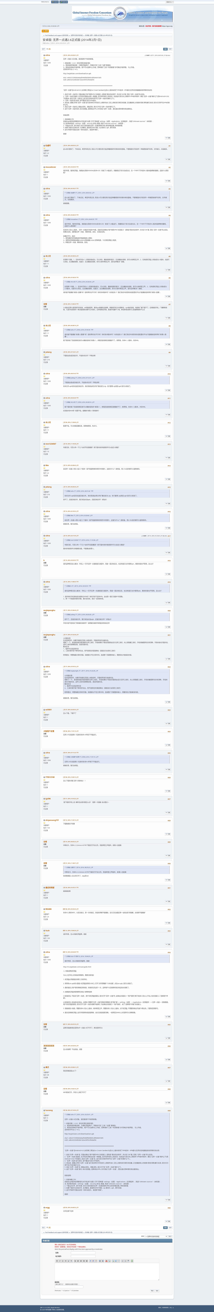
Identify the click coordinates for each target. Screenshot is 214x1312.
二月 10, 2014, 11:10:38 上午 (71, 444)
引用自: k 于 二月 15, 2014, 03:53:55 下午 (78, 586)
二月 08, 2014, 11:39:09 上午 (71, 422)
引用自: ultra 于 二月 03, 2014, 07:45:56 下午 (79, 330)
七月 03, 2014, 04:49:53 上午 (71, 1207)
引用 (169, 138)
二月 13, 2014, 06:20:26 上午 (71, 487)
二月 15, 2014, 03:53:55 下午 (71, 560)
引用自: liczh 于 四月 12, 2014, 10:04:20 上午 (79, 956)
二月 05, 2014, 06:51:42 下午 (71, 373)
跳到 (142, 1236)
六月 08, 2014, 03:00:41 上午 (71, 1067)
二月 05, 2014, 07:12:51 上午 (71, 352)
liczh (47, 930)
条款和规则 (165, 1307)
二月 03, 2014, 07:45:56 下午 (71, 277)
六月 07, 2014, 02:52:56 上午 (71, 1046)
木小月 (48, 256)
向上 (43, 1227)
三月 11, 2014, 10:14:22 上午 (71, 798)
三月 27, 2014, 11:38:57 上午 (71, 863)
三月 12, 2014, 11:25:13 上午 (71, 820)
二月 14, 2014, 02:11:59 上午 (71, 536)
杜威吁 (48, 145)
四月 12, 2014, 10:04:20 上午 (71, 930)
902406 (48, 909)
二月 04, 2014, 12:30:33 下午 (71, 304)
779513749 (50, 777)
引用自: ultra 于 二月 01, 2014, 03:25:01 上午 (79, 1114)
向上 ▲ (172, 1307)
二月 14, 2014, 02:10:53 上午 (71, 511)
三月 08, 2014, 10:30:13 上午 (71, 777)
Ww (47, 465)
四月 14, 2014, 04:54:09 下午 (71, 952)
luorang (49, 1110)
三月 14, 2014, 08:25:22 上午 (71, 841)
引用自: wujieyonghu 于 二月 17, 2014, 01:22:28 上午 (82, 671)
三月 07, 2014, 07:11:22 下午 (71, 752)
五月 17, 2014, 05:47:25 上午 (71, 1024)
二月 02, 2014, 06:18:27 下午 (71, 188)
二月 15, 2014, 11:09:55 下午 (71, 582)
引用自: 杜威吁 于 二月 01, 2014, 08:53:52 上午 (80, 193)
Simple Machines (55, 1307)
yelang (48, 352)
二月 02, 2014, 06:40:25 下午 (71, 215)
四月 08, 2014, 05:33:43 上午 (71, 909)
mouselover (50, 167)
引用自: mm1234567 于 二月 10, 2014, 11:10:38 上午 (82, 540)
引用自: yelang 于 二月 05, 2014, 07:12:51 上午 (80, 378)
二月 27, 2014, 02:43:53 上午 (71, 709)
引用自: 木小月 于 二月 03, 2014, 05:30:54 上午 (80, 282)
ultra (47, 55)
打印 (170, 49)
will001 (48, 709)
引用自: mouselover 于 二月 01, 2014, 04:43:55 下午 (81, 219)
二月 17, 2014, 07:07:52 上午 (71, 666)
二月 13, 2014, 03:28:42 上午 (71, 465)
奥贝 (47, 1067)
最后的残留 (49, 887)
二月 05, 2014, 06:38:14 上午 (71, 325)
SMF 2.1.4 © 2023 (45, 1307)
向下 (43, 49)
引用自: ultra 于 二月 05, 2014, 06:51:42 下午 (79, 491)
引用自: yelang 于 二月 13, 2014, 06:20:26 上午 (80, 615)
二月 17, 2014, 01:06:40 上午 (71, 610)
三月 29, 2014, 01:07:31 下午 (71, 887)
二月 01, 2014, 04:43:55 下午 (71, 167)
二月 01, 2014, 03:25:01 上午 (71, 55)
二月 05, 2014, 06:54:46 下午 (71, 398)
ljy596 (48, 798)
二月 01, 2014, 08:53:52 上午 (71, 145)
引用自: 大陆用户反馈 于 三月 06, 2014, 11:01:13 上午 (82, 757)
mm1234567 (50, 444)
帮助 (159, 1307)
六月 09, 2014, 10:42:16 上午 (71, 1089)
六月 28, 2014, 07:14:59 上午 (71, 1110)
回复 (165, 49)
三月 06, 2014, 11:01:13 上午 (71, 731)
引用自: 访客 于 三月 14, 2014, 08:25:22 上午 (79, 867)
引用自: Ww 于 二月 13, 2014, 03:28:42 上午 (79, 515)
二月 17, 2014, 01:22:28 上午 (71, 634)
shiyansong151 (52, 820)
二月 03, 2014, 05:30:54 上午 (71, 256)
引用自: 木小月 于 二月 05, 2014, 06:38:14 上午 (80, 402)
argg (47, 1207)
